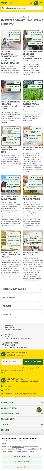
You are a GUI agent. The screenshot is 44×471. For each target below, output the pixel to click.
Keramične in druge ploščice (11, 135)
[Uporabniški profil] (31, 3)
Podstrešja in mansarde (33, 36)
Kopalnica (16, 131)
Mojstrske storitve (13, 39)
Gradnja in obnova (13, 32)
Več (2, 372)
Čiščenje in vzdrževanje (11, 128)
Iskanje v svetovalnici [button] (14, 289)
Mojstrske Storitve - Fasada (11, 188)
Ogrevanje (15, 89)
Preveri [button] (7, 306)
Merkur (3, 17)
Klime (17, 82)
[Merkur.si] (6, 3)
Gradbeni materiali (13, 236)
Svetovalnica (11, 17)
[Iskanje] (3, 8)
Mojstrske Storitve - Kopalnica (11, 143)
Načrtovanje (15, 36)
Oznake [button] (7, 315)
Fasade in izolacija (13, 181)
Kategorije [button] (9, 298)
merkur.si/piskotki (18, 446)
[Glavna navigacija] (41, 3)
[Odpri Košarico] (36, 3)
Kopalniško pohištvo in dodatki (33, 132)
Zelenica (38, 82)
